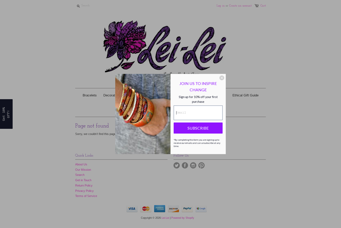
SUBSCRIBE (198, 128)
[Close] (221, 77)
